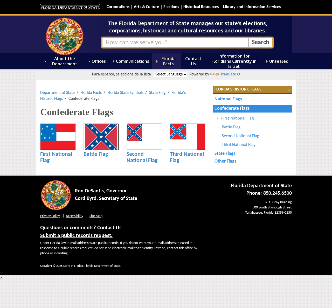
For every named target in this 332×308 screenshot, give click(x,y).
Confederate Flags (232, 108)
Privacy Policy (50, 216)
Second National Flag (142, 157)
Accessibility (74, 216)
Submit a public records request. (76, 235)
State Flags (225, 153)
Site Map (95, 216)
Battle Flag (96, 154)
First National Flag (237, 118)
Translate (228, 74)
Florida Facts (91, 93)
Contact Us (109, 227)
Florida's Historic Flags (238, 89)
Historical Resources (201, 7)
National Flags (228, 99)
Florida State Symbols (125, 93)
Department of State (57, 93)
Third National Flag (238, 145)
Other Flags (225, 161)
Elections (171, 7)
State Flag (157, 93)
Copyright (46, 266)
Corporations (118, 7)
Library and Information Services (252, 7)
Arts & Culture (146, 7)
